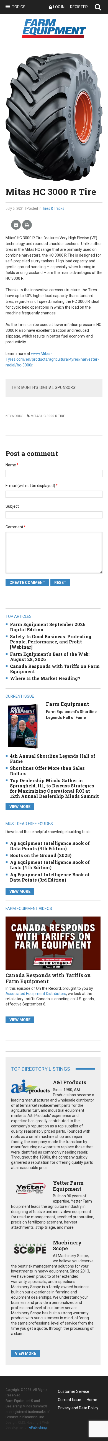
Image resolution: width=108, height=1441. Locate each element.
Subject (12, 506)
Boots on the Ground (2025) (40, 855)
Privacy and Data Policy (78, 1408)
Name (12, 465)
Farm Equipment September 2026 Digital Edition (48, 626)
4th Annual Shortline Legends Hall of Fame (52, 758)
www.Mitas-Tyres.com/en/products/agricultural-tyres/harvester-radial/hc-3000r (52, 359)
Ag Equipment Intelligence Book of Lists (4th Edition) (50, 864)
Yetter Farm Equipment (68, 1185)
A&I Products (69, 1082)
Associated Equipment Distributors (36, 993)
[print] (27, 225)
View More (19, 806)
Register (79, 7)
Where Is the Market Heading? (45, 678)
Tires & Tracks (53, 208)
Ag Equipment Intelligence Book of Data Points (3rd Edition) (50, 877)
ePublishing (38, 1427)
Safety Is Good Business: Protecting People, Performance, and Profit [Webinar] (50, 642)
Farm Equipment (67, 704)
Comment (16, 527)
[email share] (16, 225)
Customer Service (73, 1391)
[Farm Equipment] (23, 726)
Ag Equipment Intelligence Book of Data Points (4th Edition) (50, 845)
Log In (59, 7)
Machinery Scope (67, 1245)
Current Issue (69, 1400)
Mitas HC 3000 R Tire (48, 416)
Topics (18, 7)
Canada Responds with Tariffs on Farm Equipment (55, 668)
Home (92, 1400)
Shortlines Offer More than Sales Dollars (47, 770)
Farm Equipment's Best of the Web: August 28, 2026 (49, 656)
